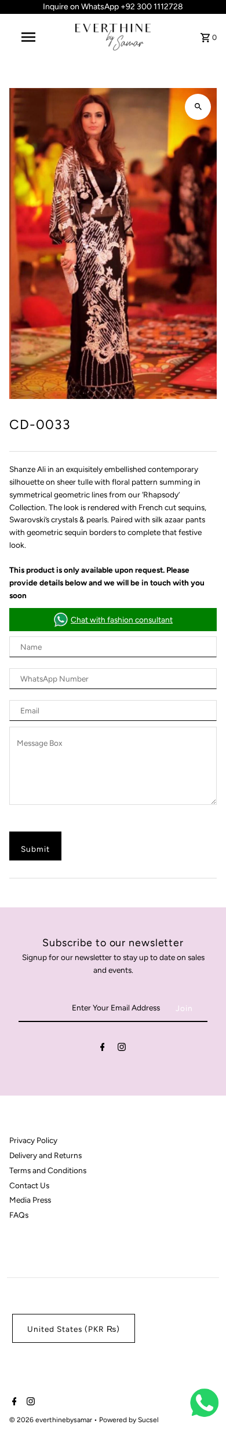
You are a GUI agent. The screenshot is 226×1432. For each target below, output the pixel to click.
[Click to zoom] (198, 107)
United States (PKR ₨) (73, 1329)
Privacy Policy (33, 1140)
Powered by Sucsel (129, 1420)
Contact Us (29, 1185)
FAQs (18, 1214)
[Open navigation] (27, 37)
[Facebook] (102, 1049)
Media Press (30, 1199)
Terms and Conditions (47, 1170)
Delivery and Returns (45, 1155)
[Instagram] (122, 1049)
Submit (35, 849)
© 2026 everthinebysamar (51, 1420)
